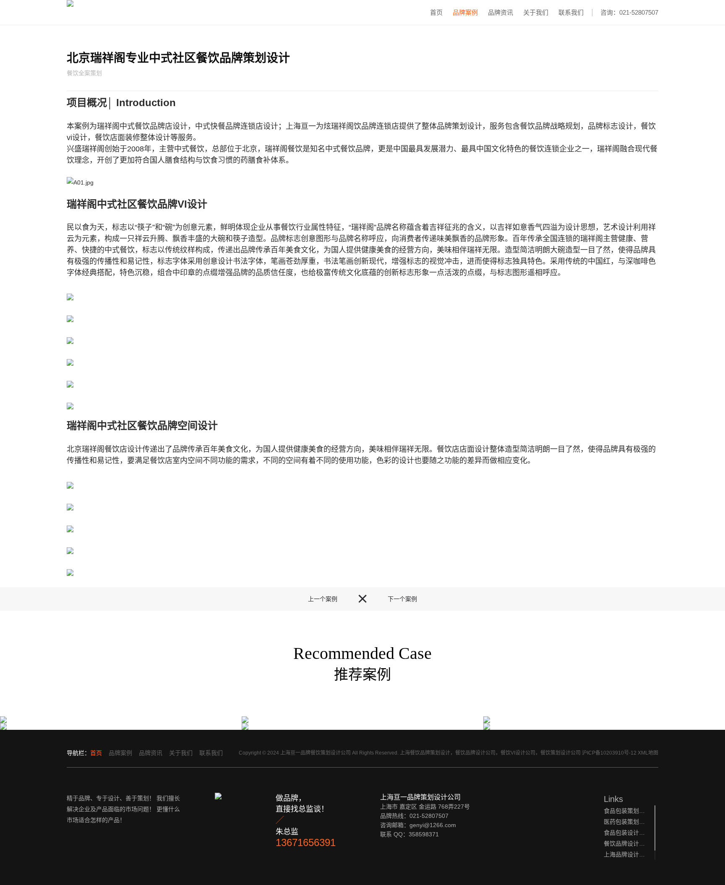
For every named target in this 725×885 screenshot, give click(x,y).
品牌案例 (465, 12)
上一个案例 (322, 599)
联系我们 (571, 12)
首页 (436, 12)
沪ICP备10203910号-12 (609, 753)
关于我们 (535, 12)
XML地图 (648, 753)
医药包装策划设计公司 (625, 821)
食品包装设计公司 (625, 832)
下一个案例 (402, 599)
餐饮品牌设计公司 (625, 843)
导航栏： (78, 753)
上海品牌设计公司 (625, 854)
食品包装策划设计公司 (625, 810)
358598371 (424, 834)
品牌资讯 (500, 12)
